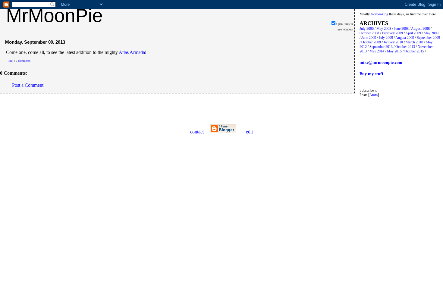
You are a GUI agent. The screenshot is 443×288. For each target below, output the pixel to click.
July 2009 (386, 38)
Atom (373, 95)
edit (249, 131)
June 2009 (368, 38)
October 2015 (414, 51)
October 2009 (371, 42)
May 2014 (376, 51)
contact (197, 131)
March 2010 (414, 42)
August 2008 (420, 29)
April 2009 (413, 33)
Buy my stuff (371, 74)
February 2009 (392, 33)
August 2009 (404, 38)
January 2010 (393, 42)
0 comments (23, 60)
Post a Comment (27, 85)
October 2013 (405, 47)
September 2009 (428, 38)
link (10, 60)
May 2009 (431, 33)
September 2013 (381, 47)
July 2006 (367, 29)
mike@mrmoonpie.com (381, 62)
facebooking (379, 14)
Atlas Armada (132, 52)
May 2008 (383, 29)
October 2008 (369, 33)
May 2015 (394, 51)
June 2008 (401, 29)
